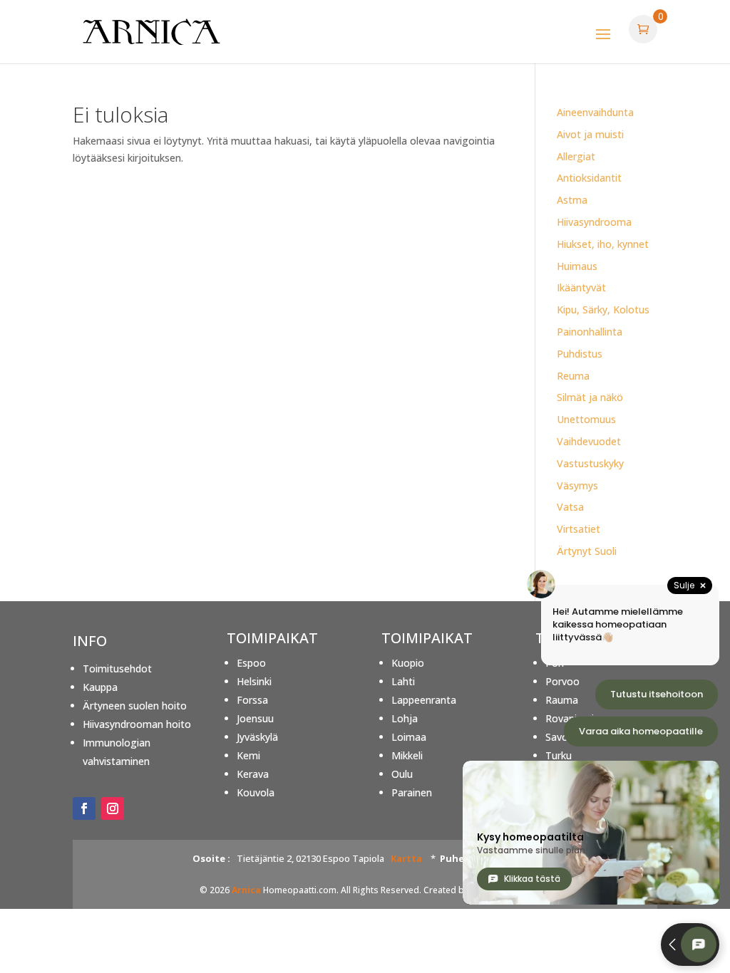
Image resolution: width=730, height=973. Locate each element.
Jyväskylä (257, 737)
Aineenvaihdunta (595, 112)
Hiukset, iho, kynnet (603, 244)
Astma (572, 200)
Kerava (253, 774)
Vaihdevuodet (589, 441)
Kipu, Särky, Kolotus (603, 309)
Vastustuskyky (590, 463)
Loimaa (408, 737)
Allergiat (576, 156)
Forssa (252, 700)
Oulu (402, 774)
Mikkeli (407, 755)
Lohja (404, 718)
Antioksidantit (589, 177)
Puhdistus (579, 353)
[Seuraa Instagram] (112, 808)
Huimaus (577, 266)
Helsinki (254, 681)
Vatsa (570, 507)
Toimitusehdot (117, 668)
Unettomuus (586, 419)
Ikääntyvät (581, 287)
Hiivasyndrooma (594, 222)
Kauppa (100, 687)
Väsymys (577, 485)
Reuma (573, 376)
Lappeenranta (423, 700)
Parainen (411, 792)
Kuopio (407, 663)
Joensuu (255, 718)
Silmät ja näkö (590, 397)
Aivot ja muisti (590, 134)
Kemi (248, 755)
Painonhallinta (589, 331)
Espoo (251, 663)
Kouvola (255, 792)
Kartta (406, 858)
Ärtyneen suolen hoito (135, 705)
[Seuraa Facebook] (84, 808)
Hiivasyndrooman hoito (137, 724)
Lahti (403, 681)
